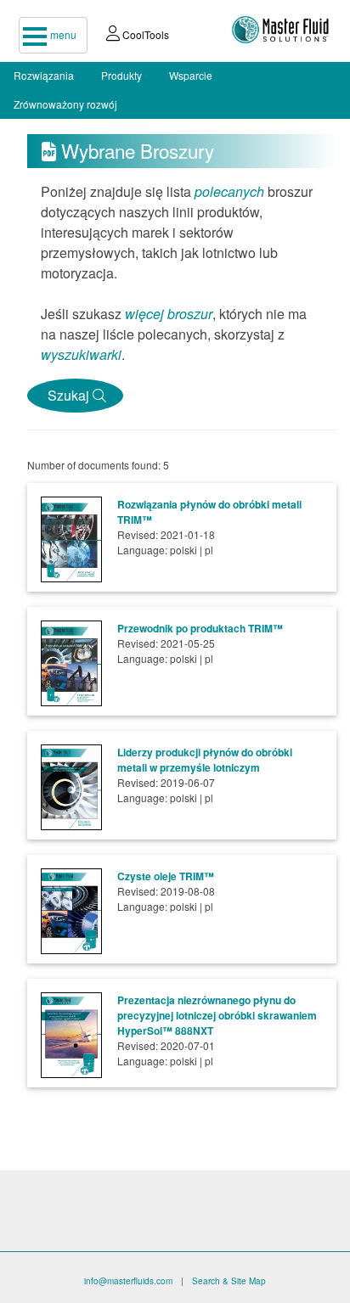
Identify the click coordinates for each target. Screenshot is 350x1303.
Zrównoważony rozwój (65, 104)
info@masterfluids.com (128, 1281)
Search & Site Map (229, 1281)
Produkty (121, 75)
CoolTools (144, 34)
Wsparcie (190, 75)
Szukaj (67, 395)
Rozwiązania (44, 75)
